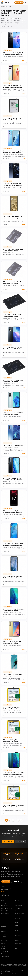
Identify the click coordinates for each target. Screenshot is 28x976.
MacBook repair (4, 905)
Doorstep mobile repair (19, 913)
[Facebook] (2, 895)
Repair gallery (4, 946)
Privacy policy (4, 953)
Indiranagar (3, 931)
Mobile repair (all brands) (6, 908)
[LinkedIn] (9, 895)
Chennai (16, 930)
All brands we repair (5, 915)
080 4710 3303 (16, 881)
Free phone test (18, 905)
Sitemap (16, 951)
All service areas (18, 935)
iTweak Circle (17, 908)
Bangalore (17, 925)
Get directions (4, 891)
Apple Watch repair (5, 913)
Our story (3, 943)
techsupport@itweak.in (6, 886)
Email (16, 948)
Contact (3, 948)
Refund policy (18, 918)
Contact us (21, 841)
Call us (16, 946)
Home (2, 6)
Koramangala (4, 929)
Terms (7, 973)
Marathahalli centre (5, 934)
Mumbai (16, 927)
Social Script (8, 971)
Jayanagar (3, 936)
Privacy (2, 973)
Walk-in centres (18, 910)
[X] (5, 895)
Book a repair (7, 841)
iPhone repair (4, 903)
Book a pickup (18, 903)
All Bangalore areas (5, 923)
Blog (6, 6)
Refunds (11, 973)
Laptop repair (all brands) (6, 910)
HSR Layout (3, 926)
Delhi (16, 932)
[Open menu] (25, 2)
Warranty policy (18, 915)
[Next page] (21, 820)
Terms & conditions (5, 956)
